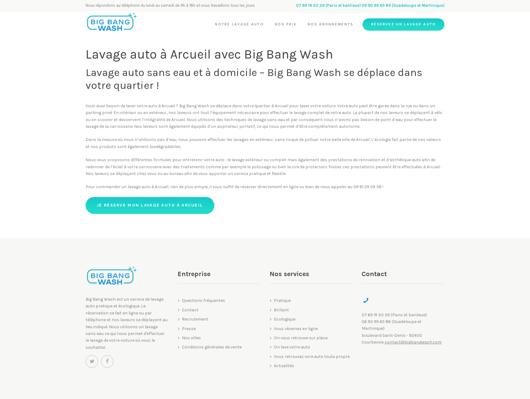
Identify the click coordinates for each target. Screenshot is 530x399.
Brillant (281, 310)
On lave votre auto (292, 347)
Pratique (282, 300)
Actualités (284, 365)
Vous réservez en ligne (296, 328)
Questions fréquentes (203, 300)
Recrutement (195, 319)
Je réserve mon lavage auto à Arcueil (150, 205)
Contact (190, 310)
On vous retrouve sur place (301, 337)
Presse (189, 328)
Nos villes (191, 337)
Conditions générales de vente (212, 347)
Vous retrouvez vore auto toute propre (312, 356)
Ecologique (284, 319)
